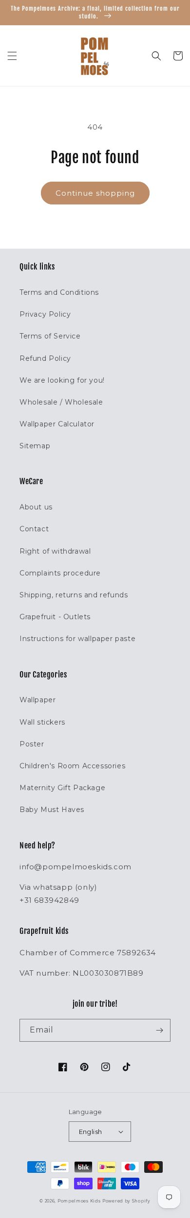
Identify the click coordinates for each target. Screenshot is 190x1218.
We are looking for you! (62, 380)
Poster (31, 744)
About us (36, 507)
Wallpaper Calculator (57, 424)
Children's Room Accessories (72, 765)
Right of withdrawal (55, 551)
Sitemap (34, 445)
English (90, 1131)
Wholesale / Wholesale (61, 402)
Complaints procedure (60, 573)
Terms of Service (50, 336)
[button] (12, 56)
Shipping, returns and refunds (73, 595)
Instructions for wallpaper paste (77, 638)
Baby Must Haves (51, 809)
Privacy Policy (45, 314)
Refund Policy (45, 358)
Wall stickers (42, 722)
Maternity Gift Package (62, 787)
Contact (34, 528)
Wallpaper (37, 699)
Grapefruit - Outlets (55, 616)
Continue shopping (95, 193)
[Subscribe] (159, 1030)
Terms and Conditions (59, 292)
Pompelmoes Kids (79, 1201)
